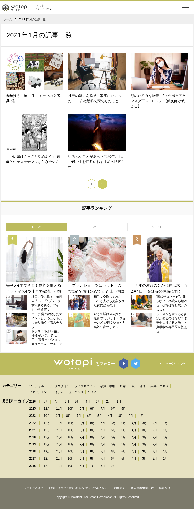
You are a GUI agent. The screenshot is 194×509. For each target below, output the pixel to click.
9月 (82, 408)
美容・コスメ (159, 386)
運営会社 (164, 488)
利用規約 (119, 488)
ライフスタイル (85, 386)
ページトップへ (176, 363)
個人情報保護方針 (142, 488)
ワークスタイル (59, 386)
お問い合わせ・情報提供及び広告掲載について (79, 488)
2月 (108, 401)
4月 (87, 401)
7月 (56, 401)
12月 (47, 408)
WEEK (97, 227)
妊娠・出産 (127, 386)
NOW (36, 227)
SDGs (92, 392)
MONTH (158, 227)
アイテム (58, 392)
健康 (143, 386)
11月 (59, 408)
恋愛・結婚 (107, 386)
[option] (97, 290)
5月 (77, 401)
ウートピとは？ (34, 488)
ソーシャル (36, 386)
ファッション (38, 392)
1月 (119, 401)
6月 (67, 401)
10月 (71, 408)
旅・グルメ (76, 392)
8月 (46, 401)
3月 (98, 401)
